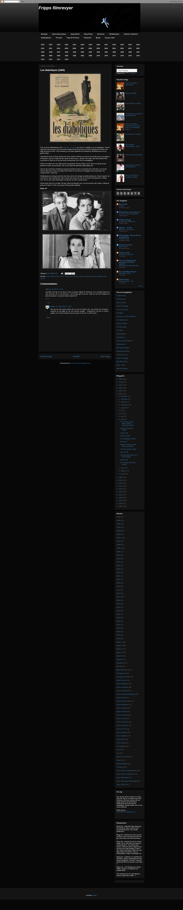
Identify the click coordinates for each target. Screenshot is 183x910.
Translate (132, 73)
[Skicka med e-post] (66, 274)
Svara (47, 298)
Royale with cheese (123, 351)
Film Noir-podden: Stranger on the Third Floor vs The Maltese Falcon (132, 126)
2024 (50, 44)
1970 (66, 59)
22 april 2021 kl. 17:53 (56, 289)
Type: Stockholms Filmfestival (126, 781)
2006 (90, 48)
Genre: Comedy (122, 691)
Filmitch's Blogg (125, 220)
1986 (42, 55)
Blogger (94, 895)
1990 (114, 52)
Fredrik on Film (124, 253)
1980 (90, 55)
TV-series (120, 767)
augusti (123, 408)
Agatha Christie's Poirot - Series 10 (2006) (128, 445)
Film (58, 276)
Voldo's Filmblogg (122, 306)
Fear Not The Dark (125, 245)
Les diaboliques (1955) (128, 439)
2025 (42, 44)
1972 (50, 59)
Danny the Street (122, 309)
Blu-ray (119, 666)
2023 (58, 44)
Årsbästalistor (46, 38)
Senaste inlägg (46, 356)
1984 (58, 55)
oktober (123, 402)
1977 (114, 55)
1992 (98, 52)
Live (118, 753)
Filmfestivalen (114, 34)
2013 (138, 44)
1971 (58, 59)
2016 (114, 44)
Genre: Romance (122, 725)
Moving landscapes (123, 348)
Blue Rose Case (122, 361)
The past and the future (126, 254)
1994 (82, 52)
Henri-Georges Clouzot (76, 276)
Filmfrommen (121, 299)
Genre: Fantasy (122, 711)
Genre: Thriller (64, 276)
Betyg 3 (119, 649)
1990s (119, 548)
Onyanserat (120, 337)
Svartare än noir (122, 355)
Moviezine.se (121, 344)
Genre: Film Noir (122, 715)
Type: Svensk (121, 784)
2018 (98, 44)
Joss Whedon (121, 746)
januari (123, 474)
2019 (90, 44)
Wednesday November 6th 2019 (128, 265)
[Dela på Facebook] (72, 274)
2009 (66, 48)
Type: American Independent (126, 770)
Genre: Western (122, 736)
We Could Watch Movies (127, 272)
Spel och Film (121, 302)
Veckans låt (124, 433)
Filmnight (120, 313)
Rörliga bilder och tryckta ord (129, 212)
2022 (66, 44)
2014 (130, 44)
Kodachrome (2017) (125, 273)
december (124, 396)
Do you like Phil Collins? (125, 341)
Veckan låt (123, 441)
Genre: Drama (121, 708)
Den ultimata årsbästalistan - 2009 (132, 145)
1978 (106, 55)
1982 (74, 55)
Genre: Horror (121, 718)
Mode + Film (121, 365)
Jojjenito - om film (125, 227)
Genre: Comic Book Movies (126, 694)
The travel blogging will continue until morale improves (127, 262)
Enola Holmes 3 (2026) (133, 134)
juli (122, 410)
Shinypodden (88, 276)
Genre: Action (121, 680)
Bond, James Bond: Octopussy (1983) (132, 176)
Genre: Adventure (122, 684)
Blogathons (120, 663)
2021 (74, 44)
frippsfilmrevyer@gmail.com (126, 812)
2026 (121, 379)
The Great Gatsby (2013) (133, 155)
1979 (98, 55)
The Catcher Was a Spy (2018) (128, 214)
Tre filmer (120, 330)
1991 (106, 52)
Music (119, 760)
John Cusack (121, 743)
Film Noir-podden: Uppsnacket (131, 84)
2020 (82, 44)
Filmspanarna (121, 673)
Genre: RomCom (122, 722)
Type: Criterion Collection (125, 774)
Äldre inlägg (105, 356)
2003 (114, 48)
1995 (74, 52)
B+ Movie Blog (121, 327)
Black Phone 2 (123, 246)
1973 (42, 59)
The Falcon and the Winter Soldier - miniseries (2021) (127, 423)
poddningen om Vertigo (70, 147)
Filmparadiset (121, 334)
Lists (118, 750)
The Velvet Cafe (122, 320)
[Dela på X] (70, 274)
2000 (138, 48)
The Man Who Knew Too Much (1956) (128, 456)
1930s (119, 520)
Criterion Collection (131, 34)
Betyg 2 (119, 645)
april (122, 419)
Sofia (47, 289)
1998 (50, 52)
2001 (130, 48)
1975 (130, 55)
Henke (53, 306)
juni (122, 413)
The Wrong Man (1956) (128, 449)
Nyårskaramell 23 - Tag (126, 281)
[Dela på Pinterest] (74, 274)
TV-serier (59, 38)
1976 (122, 55)
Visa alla (140, 286)
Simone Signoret (98, 276)
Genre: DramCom (123, 704)
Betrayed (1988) (130, 93)
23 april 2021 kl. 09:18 (64, 306)
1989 (122, 52)
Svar (49, 302)
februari (123, 471)
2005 (98, 48)
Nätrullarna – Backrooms (126, 229)
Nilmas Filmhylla (122, 368)
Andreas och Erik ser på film (126, 316)
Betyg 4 (53, 276)
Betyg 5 (119, 656)
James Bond (75, 34)
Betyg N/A (120, 659)
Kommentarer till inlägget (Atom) (80, 363)
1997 (58, 52)
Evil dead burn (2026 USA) (127, 221)
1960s (119, 531)
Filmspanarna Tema (123, 677)
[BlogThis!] (68, 274)
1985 (50, 55)
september (124, 405)
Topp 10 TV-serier (73, 38)
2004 (106, 48)
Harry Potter (88, 34)
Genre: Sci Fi (121, 729)
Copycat (121, 206)
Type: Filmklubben (123, 777)
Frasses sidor (110, 38)
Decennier (101, 34)
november (124, 399)
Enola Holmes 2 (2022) (133, 103)
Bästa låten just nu (123, 670)
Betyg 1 (119, 642)
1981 (82, 55)
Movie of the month (123, 757)
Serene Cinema (122, 323)
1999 (42, 52)
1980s (119, 544)
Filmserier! (87, 38)
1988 (130, 52)
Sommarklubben (122, 764)
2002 (122, 48)
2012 (42, 48)
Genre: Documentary (124, 701)
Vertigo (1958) (125, 436)
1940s (119, 524)
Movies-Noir (123, 204)
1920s (119, 517)
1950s (48, 276)
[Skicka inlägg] (62, 273)
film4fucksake (124, 279)
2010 (58, 48)
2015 (122, 44)
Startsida (44, 34)
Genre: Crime (121, 698)
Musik (98, 38)
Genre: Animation (122, 687)
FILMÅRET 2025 (124, 239)
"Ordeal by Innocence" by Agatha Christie (133, 114)
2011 (50, 48)
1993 (90, 52)
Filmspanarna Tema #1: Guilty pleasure (133, 166)
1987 (138, 52)
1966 (118, 534)
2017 (106, 44)
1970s (119, 538)
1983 (66, 55)
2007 (82, 48)
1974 (138, 55)
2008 (74, 48)
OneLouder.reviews (59, 34)
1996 (66, 52)
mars (123, 468)
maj (122, 416)
